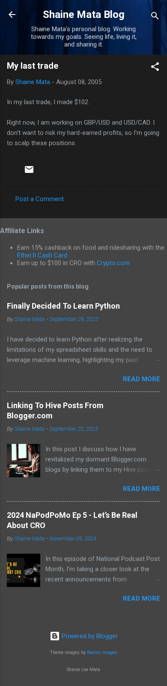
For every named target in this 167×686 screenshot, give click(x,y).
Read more (141, 379)
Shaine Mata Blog (84, 14)
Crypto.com (113, 263)
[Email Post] (29, 172)
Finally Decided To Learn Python (63, 305)
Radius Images (102, 652)
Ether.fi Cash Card (42, 255)
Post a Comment (39, 199)
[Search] (155, 17)
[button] (155, 68)
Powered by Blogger (89, 636)
